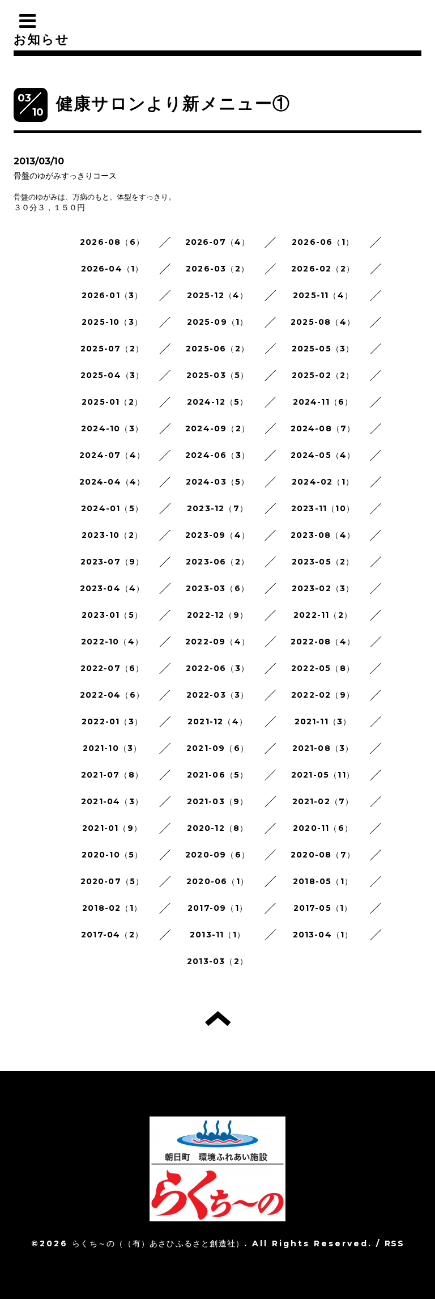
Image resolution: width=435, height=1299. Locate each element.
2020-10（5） (112, 855)
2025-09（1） (218, 322)
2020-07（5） (112, 881)
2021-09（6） (217, 748)
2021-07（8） (112, 775)
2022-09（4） (217, 641)
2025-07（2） (112, 348)
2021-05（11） (323, 775)
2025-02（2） (323, 375)
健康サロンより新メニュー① (173, 103)
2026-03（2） (217, 269)
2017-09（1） (217, 908)
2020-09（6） (217, 855)
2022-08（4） (323, 641)
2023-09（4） (217, 535)
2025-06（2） (217, 348)
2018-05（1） (323, 881)
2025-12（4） (218, 295)
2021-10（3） (112, 748)
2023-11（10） (323, 508)
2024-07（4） (112, 455)
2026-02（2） (323, 269)
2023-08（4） (323, 535)
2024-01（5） (112, 508)
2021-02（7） (323, 801)
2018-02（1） (112, 908)
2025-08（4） (323, 322)
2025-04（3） (112, 375)
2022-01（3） (112, 721)
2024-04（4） (112, 482)
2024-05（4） (323, 455)
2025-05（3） (323, 348)
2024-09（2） (217, 428)
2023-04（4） (112, 588)
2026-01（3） (112, 295)
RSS (394, 1243)
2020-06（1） (217, 881)
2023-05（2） (323, 562)
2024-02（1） (323, 482)
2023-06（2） (217, 562)
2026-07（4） (217, 242)
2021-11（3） (323, 721)
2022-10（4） (112, 641)
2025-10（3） (112, 322)
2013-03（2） (217, 961)
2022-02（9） (323, 695)
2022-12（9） (217, 615)
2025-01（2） (112, 402)
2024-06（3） (217, 455)
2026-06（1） (323, 242)
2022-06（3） (217, 668)
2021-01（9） (112, 828)
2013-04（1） (323, 934)
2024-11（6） (323, 402)
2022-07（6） (112, 668)
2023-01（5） (112, 615)
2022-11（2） (322, 615)
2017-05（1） (323, 908)
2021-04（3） (112, 801)
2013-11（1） (217, 934)
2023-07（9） (112, 562)
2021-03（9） (218, 801)
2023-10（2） (112, 535)
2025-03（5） (217, 375)
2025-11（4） (323, 295)
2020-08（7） (323, 855)
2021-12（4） (217, 721)
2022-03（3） (217, 695)
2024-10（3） (112, 428)
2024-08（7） (323, 428)
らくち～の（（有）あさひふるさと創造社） (158, 1243)
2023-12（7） (217, 508)
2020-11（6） (323, 828)
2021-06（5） (218, 775)
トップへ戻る (218, 1018)
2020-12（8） (218, 828)
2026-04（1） (112, 269)
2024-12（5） (218, 402)
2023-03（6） (217, 588)
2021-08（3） (323, 748)
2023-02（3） (323, 588)
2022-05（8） (323, 668)
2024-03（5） (218, 482)
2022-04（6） (112, 695)
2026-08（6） (112, 242)
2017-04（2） (112, 934)
